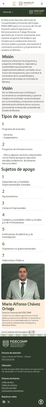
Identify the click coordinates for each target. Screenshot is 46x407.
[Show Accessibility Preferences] (41, 402)
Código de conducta (9, 385)
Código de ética (8, 382)
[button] (42, 3)
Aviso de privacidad (9, 388)
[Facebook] (4, 402)
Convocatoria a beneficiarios (13, 391)
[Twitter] (8, 402)
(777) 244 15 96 (8, 359)
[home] (22, 3)
